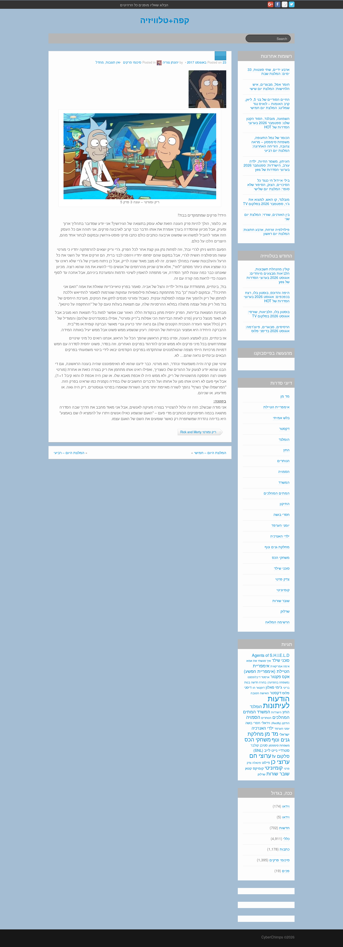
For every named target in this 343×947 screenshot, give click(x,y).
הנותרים (283, 460)
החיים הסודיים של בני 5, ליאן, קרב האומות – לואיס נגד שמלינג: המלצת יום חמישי (267, 103)
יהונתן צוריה (171, 62)
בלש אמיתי (281, 417)
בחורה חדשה (258, 682)
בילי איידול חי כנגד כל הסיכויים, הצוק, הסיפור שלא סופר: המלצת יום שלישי (268, 184)
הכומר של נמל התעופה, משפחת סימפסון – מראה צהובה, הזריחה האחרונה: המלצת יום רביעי (270, 144)
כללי (286, 838)
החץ (286, 449)
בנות (247, 682)
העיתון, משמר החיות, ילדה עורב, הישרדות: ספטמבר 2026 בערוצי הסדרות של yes (267, 165)
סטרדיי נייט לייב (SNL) (271, 750)
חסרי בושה (281, 514)
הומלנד (284, 439)
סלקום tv (281, 756)
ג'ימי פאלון (274, 687)
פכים (286, 870)
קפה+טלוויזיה (164, 20)
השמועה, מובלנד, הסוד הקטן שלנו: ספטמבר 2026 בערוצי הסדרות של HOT (268, 122)
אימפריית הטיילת (276, 406)
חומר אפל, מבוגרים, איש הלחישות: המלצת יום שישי (270, 86)
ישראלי (284, 734)
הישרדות (276, 712)
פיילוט (266, 762)
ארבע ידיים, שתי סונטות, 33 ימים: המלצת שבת (269, 71)
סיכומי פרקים (132, 62)
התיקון (285, 503)
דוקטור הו (259, 687)
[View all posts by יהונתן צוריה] (159, 62)
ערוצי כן (280, 761)
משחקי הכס (281, 557)
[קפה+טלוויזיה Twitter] (292, 4)
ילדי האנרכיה (280, 535)
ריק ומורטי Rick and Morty (198, 432)
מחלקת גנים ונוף (277, 546)
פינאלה (256, 763)
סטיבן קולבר (259, 745)
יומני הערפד (280, 525)
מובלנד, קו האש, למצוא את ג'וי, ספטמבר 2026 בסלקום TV (266, 201)
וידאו (286, 806)
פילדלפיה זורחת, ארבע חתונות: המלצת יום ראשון (266, 231)
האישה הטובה (260, 693)
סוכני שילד (282, 568)
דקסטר (284, 428)
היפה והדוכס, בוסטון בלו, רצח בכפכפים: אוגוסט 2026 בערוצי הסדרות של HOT (267, 297)
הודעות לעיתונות (276, 701)
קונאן (248, 768)
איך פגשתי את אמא (258, 660)
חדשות (284, 827)
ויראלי (265, 722)
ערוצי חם (260, 755)
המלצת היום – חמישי (210, 452)
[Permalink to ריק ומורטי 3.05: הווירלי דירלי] (207, 88)
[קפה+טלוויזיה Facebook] (277, 4)
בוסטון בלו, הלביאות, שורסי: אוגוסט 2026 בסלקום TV (269, 313)
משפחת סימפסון (279, 745)
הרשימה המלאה (277, 621)
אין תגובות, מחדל (108, 62)
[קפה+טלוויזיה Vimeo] (285, 4)
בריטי (286, 687)
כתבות (285, 849)
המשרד (284, 482)
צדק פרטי (282, 578)
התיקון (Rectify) (280, 723)
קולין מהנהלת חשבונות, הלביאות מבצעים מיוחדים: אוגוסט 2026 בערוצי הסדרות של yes (268, 275)
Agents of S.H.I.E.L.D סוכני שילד (271, 657)
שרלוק (285, 611)
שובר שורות (281, 600)
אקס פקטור (280, 676)
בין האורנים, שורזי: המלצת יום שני (267, 216)
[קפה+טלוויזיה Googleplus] (270, 4)
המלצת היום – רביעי (69, 452)
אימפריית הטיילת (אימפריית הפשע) (267, 668)
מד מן (285, 395)
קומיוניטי (283, 589)
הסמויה (284, 471)
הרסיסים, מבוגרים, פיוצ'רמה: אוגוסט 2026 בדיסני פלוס (268, 328)
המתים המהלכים (277, 492)
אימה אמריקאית (280, 666)
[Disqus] (140, 530)
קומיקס (258, 768)
